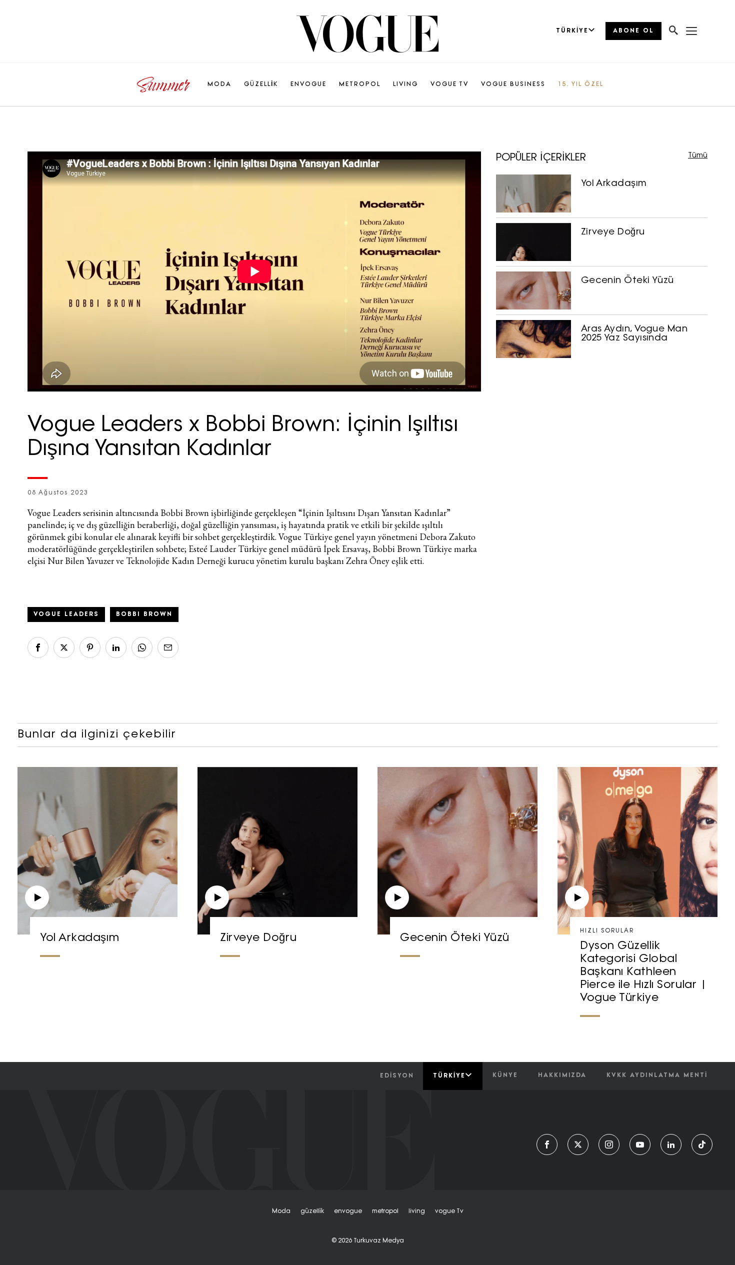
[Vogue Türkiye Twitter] (578, 1144)
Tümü (698, 156)
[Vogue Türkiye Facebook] (547, 1144)
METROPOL (359, 85)
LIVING (405, 85)
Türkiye (449, 1076)
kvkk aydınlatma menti (657, 1075)
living (416, 1211)
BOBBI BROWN (144, 615)
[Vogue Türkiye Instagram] (609, 1144)
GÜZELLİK (261, 85)
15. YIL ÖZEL (581, 85)
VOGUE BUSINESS (513, 85)
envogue (348, 1211)
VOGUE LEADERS (66, 615)
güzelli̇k (312, 1211)
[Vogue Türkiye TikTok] (702, 1144)
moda (281, 1211)
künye (505, 1075)
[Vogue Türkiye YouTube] (640, 1144)
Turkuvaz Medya (379, 1241)
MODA (220, 85)
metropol (385, 1211)
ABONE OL (633, 31)
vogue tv (449, 1211)
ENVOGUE (308, 85)
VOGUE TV (449, 85)
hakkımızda (562, 1075)
